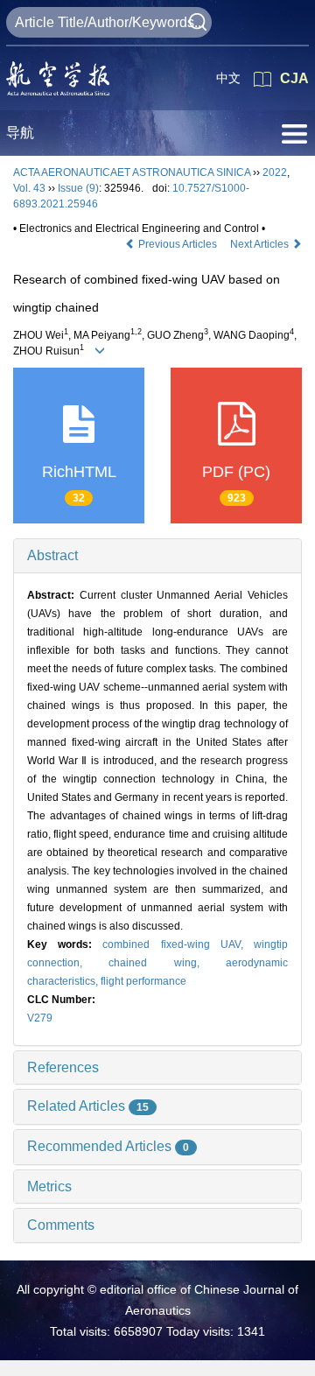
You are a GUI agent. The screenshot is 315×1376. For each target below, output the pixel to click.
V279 (39, 1018)
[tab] (157, 555)
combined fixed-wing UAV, (178, 944)
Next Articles (260, 244)
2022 (274, 172)
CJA (294, 78)
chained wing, (167, 963)
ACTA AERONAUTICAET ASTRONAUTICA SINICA (131, 172)
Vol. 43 (29, 188)
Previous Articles (178, 244)
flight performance (143, 981)
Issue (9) (78, 188)
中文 (228, 78)
